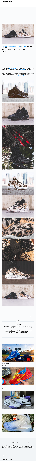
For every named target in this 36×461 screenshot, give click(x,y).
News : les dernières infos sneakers (11, 46)
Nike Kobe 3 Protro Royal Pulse (6, 433)
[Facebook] (6, 316)
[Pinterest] (22, 316)
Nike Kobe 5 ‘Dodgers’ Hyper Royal (6, 363)
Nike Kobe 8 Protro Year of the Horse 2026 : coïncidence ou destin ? (11, 386)
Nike (19, 46)
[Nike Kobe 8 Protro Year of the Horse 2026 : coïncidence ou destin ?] (18, 376)
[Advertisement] (18, 13)
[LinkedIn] (30, 316)
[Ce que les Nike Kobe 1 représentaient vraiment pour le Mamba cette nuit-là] (18, 400)
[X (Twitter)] (14, 316)
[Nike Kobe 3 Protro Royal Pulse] (18, 423)
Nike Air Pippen (22, 69)
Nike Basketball (23, 46)
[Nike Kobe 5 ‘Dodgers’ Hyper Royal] (18, 353)
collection (12, 68)
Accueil (3, 46)
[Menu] (33, 1)
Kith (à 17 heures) (21, 75)
